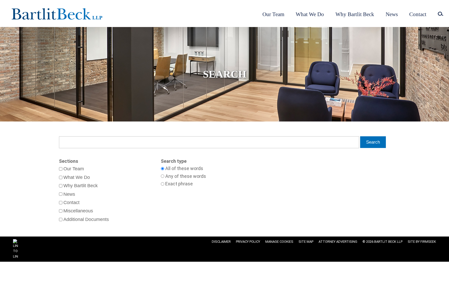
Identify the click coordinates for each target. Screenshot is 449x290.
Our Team (273, 14)
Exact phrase (179, 183)
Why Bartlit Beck (354, 14)
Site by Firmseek (422, 242)
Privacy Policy (248, 242)
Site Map (306, 242)
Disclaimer (221, 242)
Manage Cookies (279, 242)
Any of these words (185, 176)
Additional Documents (86, 219)
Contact (417, 14)
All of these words (184, 168)
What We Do (310, 14)
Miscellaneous (78, 210)
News (392, 14)
